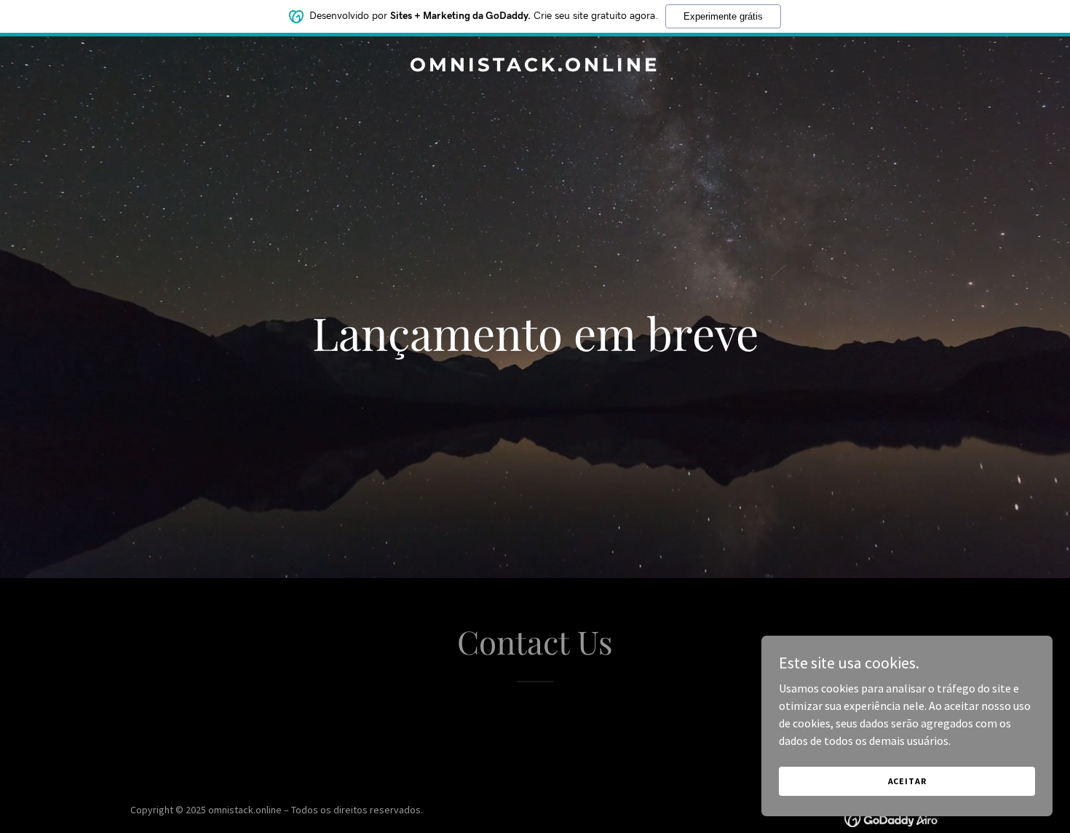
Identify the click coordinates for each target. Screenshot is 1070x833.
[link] (535, 67)
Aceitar (907, 780)
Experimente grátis (723, 16)
